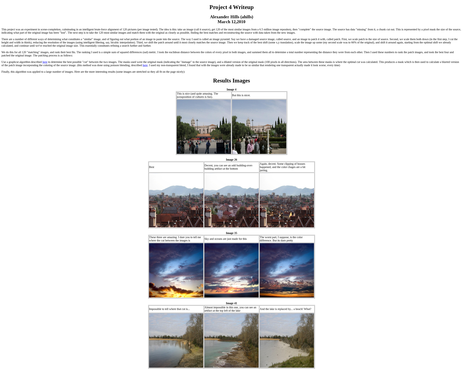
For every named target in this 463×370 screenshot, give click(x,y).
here (45, 61)
